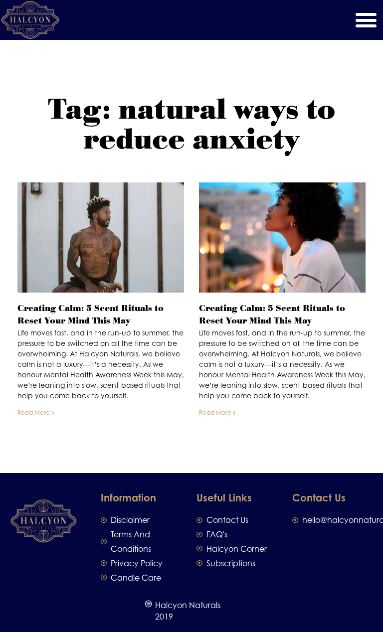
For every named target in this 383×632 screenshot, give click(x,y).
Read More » (35, 412)
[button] (366, 20)
